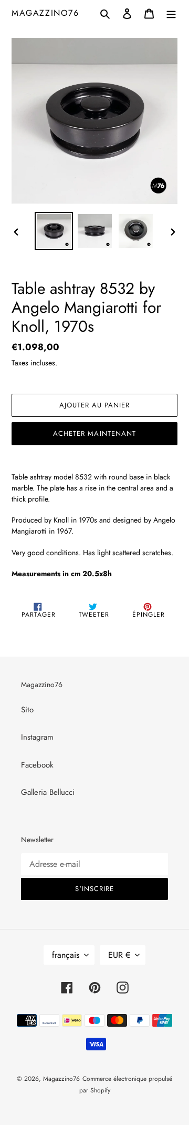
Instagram (37, 737)
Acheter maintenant (94, 433)
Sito (27, 709)
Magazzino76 (45, 13)
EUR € (119, 955)
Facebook (37, 765)
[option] (53, 231)
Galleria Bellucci (48, 792)
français (65, 955)
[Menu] (171, 13)
